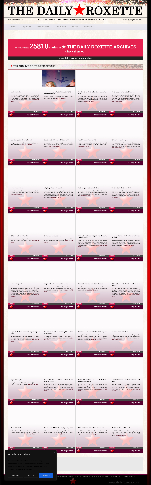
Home (14, 27)
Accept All (46, 475)
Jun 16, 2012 (136, 208)
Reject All (31, 475)
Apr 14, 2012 (69, 256)
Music (75, 27)
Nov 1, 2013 (136, 112)
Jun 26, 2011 (136, 304)
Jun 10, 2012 (35, 256)
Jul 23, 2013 (69, 160)
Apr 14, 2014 (35, 112)
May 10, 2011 (35, 352)
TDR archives (43, 27)
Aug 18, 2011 (69, 304)
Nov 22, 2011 (35, 304)
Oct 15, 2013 (35, 160)
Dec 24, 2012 (136, 160)
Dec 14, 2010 (35, 447)
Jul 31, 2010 (136, 447)
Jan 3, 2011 (69, 400)
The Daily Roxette (33, 115)
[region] (31, 465)
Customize (15, 475)
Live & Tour (61, 27)
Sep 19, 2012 (103, 208)
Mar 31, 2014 (69, 112)
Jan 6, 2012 (136, 256)
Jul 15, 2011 (103, 304)
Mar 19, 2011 (103, 352)
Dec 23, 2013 (103, 112)
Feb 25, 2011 (136, 352)
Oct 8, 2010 (69, 447)
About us (88, 27)
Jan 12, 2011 (35, 400)
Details (11, 112)
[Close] (54, 452)
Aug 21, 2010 (103, 447)
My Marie (27, 27)
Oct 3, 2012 (36, 208)
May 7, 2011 (69, 352)
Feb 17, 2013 (103, 160)
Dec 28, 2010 (136, 400)
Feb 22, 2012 (103, 256)
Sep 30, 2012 (69, 208)
